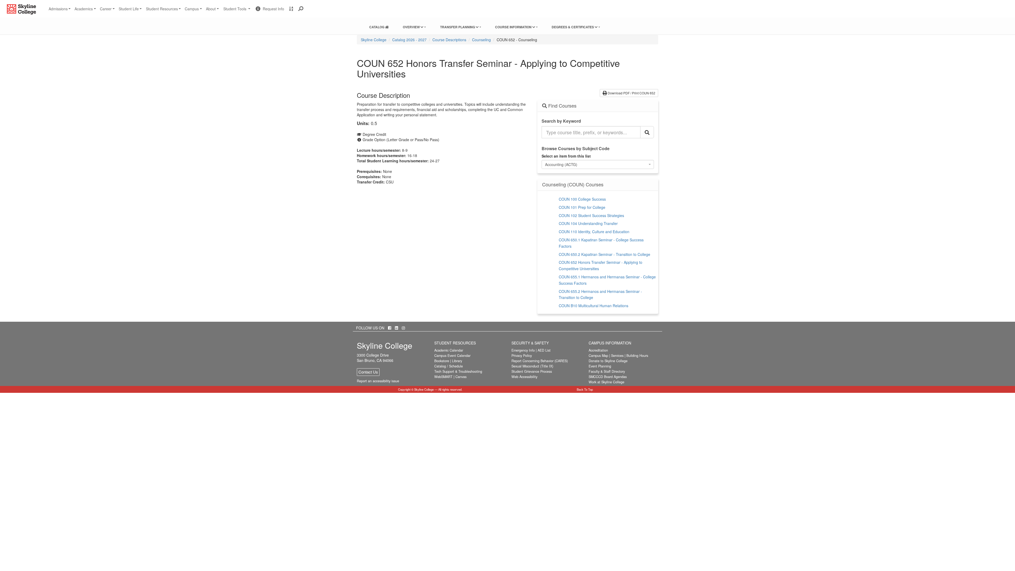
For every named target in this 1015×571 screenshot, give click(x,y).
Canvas (461, 376)
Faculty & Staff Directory (607, 371)
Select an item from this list (566, 156)
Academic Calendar (448, 350)
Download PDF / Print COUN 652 (631, 93)
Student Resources (162, 8)
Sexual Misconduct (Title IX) (532, 366)
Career (106, 8)
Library (457, 360)
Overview (412, 27)
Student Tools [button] (237, 11)
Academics (84, 8)
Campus (192, 8)
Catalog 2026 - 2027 (409, 39)
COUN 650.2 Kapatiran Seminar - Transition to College (604, 254)
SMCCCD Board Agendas (608, 376)
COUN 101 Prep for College (582, 207)
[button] (300, 9)
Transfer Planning (458, 27)
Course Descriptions (449, 39)
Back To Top (585, 389)
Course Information (513, 27)
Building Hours (637, 355)
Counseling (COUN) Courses (572, 184)
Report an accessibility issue (378, 381)
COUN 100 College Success (582, 199)
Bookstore (441, 360)
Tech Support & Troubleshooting (458, 371)
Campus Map (598, 355)
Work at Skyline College (606, 382)
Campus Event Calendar (452, 355)
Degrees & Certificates (573, 27)
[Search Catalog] (647, 132)
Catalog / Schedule (448, 366)
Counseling (481, 39)
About (211, 8)
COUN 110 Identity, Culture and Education (594, 231)
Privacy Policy (521, 355)
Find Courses (561, 105)
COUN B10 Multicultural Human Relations (593, 305)
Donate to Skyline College (608, 360)
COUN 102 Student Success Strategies (591, 215)
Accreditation (598, 350)
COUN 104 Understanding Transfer (588, 223)
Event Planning (600, 366)
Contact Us (368, 372)
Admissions (58, 8)
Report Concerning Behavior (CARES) (539, 360)
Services (617, 355)
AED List (544, 350)
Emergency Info (523, 350)
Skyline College (373, 39)
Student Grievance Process (531, 371)
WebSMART (443, 376)
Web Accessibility (524, 376)
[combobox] (598, 164)
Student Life (129, 8)
